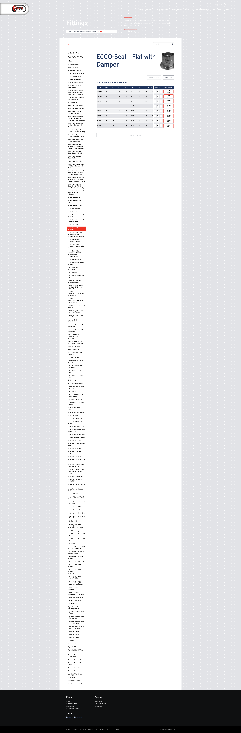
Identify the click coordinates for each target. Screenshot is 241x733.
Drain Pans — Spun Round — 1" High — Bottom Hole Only (76, 166)
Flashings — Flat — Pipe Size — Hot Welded (75, 311)
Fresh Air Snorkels (74, 346)
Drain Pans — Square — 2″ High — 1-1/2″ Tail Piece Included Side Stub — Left (76, 179)
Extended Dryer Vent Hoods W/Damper (75, 281)
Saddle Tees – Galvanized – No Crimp (76, 503)
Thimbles (71, 641)
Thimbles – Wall (73, 644)
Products (148, 9)
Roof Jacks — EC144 (74, 441)
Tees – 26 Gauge (73, 635)
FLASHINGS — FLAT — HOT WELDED (76, 306)
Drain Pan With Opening (76, 109)
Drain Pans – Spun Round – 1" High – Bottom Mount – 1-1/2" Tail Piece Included (76, 118)
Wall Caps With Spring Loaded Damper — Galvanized (75, 676)
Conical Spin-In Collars (75, 83)
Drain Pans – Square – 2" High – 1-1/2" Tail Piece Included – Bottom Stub (76, 146)
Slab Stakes (72, 544)
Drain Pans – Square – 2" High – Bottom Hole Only (76, 152)
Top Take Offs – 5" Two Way (75, 651)
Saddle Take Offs (73, 494)
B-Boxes (70, 61)
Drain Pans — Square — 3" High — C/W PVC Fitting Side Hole (76, 193)
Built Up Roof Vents (74, 70)
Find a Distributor (176, 9)
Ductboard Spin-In (74, 198)
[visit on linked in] (69, 718)
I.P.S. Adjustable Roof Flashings (75, 353)
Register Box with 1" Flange (74, 408)
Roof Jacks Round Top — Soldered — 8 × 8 (76, 465)
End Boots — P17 (73, 272)
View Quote (168, 78)
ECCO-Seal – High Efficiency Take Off (74, 240)
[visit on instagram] (78, 718)
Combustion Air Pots (74, 80)
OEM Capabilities (162, 9)
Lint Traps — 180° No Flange (74, 371)
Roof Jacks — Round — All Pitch (76, 452)
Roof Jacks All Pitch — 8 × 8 (76, 460)
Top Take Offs (72, 647)
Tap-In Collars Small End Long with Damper (76, 627)
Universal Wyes (73, 671)
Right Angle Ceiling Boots (76, 434)
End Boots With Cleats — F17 (76, 276)
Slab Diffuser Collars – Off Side (76, 535)
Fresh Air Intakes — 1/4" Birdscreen (75, 331)
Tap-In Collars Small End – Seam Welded (76, 618)
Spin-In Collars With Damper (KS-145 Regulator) (74, 571)
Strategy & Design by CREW (167, 729)
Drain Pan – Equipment (75, 105)
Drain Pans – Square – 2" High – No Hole (76, 157)
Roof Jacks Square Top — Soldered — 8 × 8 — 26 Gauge (76, 471)
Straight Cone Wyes (74, 601)
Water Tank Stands (74, 681)
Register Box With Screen (76, 412)
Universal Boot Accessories (73, 656)
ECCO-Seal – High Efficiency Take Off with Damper (76, 246)
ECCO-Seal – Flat (73, 225)
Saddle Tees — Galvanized (76, 510)
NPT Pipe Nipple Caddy (75, 383)
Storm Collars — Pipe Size (76, 598)
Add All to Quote (153, 78)
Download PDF (130, 31)
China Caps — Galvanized (76, 73)
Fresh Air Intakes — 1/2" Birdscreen (75, 326)
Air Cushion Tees (73, 53)
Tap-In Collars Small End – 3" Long (76, 613)
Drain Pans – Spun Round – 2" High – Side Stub (76, 141)
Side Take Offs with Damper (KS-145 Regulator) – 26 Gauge (75, 526)
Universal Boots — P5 (75, 660)
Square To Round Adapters (73, 589)
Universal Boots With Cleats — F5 (75, 664)
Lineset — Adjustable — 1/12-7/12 (75, 361)
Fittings (100, 31)
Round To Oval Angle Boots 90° (75, 480)
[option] (135, 102)
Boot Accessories (73, 64)
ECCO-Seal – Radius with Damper (76, 263)
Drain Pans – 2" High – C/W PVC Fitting (75, 112)
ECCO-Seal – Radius (74, 260)
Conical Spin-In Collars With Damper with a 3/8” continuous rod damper (76, 92)
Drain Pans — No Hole (75, 161)
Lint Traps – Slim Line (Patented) (75, 366)
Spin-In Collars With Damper (74, 565)
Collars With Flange (74, 77)
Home (141, 9)
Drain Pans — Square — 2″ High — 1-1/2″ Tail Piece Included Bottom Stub (76, 173)
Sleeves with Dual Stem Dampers (75, 557)
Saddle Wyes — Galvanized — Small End (76, 517)
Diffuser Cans (72, 102)
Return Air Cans (73, 415)
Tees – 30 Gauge (73, 638)
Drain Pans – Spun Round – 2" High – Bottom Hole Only (76, 125)
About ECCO (189, 9)
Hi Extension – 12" (74, 349)
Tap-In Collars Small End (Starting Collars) (76, 622)
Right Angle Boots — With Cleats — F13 (76, 430)
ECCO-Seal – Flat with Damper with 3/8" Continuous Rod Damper (76, 234)
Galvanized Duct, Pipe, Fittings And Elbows (84, 31)
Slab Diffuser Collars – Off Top (76, 540)
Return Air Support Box (75, 418)
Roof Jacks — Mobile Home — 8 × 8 (76, 444)
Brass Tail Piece (73, 67)
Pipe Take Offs (72, 391)
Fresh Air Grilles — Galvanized (73, 321)
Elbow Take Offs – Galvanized (73, 268)
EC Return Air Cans (74, 209)
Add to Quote (168, 91)
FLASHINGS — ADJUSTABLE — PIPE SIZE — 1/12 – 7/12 (76, 294)
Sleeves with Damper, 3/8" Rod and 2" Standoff (76, 548)
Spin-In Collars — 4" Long (76, 562)
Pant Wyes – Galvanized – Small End (76, 387)
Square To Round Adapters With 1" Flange (76, 594)
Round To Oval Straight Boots (75, 490)
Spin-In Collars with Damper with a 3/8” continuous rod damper (75, 583)
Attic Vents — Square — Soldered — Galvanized (75, 57)
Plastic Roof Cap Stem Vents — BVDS (75, 395)
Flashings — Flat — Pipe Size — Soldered (75, 316)
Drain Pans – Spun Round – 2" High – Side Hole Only (76, 136)
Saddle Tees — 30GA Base (76, 507)
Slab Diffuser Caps (74, 531)
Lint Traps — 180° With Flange (75, 376)
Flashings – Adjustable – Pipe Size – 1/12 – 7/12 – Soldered (76, 287)
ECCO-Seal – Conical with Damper (76, 216)
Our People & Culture (203, 9)
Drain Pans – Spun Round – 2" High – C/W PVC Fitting (76, 131)
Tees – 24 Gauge (73, 631)
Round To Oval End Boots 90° (76, 485)
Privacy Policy (115, 729)
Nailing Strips (72, 380)
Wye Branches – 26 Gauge (76, 684)
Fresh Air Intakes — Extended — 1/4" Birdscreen (74, 336)
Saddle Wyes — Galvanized (76, 513)
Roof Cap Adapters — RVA (76, 437)
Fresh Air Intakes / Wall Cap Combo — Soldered (75, 342)
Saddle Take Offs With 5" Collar (76, 498)
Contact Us (217, 9)
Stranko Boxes (72, 604)
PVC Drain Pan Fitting (75, 399)
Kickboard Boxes (73, 357)
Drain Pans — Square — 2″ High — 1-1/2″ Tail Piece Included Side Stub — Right (76, 186)
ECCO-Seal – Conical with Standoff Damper (76, 221)
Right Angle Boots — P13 (76, 426)
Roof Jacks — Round (74, 449)
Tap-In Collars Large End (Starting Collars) (76, 608)
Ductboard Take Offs (75, 206)
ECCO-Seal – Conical (74, 212)
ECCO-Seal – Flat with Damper (75, 229)
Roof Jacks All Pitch (74, 457)
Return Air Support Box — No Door (76, 422)
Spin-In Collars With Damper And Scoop (74, 577)
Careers (226, 9)
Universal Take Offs (74, 668)
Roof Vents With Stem (75, 476)
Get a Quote (98, 706)
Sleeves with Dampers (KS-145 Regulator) (76, 553)
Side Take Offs (72, 521)
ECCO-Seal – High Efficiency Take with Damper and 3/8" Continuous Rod (74, 253)
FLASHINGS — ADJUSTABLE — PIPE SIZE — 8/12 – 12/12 (76, 300)
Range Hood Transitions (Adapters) (76, 403)
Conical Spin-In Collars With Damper (75, 87)
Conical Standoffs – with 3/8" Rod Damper (76, 98)
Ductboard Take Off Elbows (74, 202)
